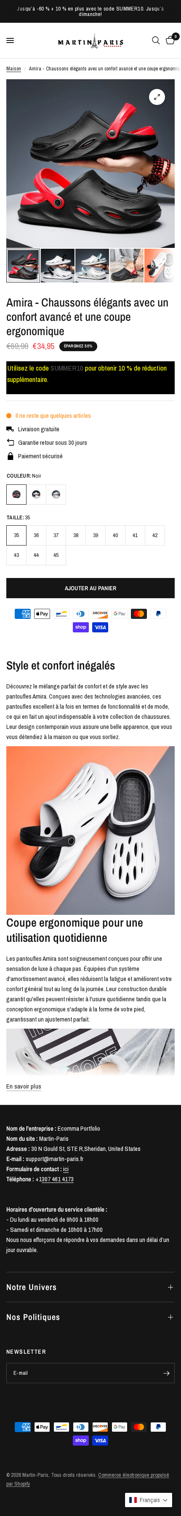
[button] (148, 1500)
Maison (13, 68)
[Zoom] (157, 97)
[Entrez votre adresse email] (166, 1373)
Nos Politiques (33, 1316)
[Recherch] (156, 40)
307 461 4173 (58, 1179)
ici (66, 1168)
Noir (16, 494)
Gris (56, 494)
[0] (169, 40)
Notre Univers (31, 1287)
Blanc (36, 494)
